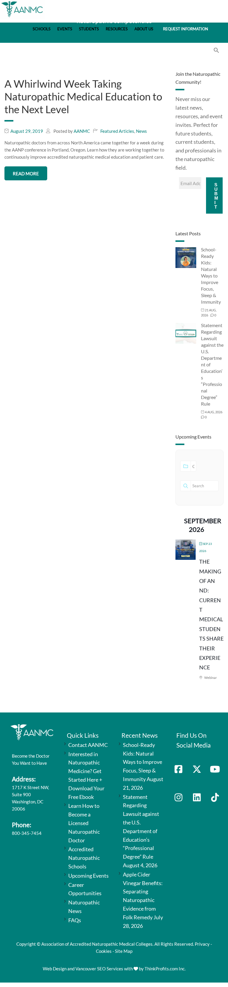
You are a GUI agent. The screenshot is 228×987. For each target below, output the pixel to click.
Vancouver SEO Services (99, 968)
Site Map (123, 951)
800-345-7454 (27, 833)
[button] (216, 51)
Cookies (104, 951)
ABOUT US (143, 29)
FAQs (74, 920)
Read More (26, 173)
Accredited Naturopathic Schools (84, 858)
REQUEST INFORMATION (185, 29)
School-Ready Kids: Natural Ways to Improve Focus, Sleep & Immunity (211, 276)
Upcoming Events (88, 875)
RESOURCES (117, 29)
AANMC (82, 131)
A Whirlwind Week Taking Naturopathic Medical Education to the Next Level (83, 96)
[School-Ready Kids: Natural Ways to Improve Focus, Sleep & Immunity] (185, 257)
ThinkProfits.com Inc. (165, 968)
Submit (216, 195)
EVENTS (64, 29)
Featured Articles (117, 131)
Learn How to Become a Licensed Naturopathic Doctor (84, 822)
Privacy (202, 944)
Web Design (54, 968)
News (141, 131)
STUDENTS (89, 29)
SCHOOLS (41, 29)
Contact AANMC (88, 745)
